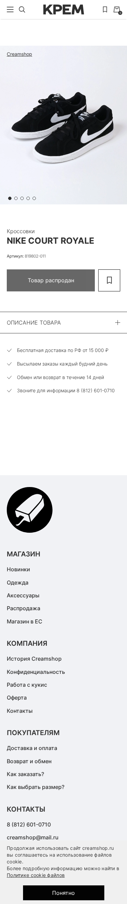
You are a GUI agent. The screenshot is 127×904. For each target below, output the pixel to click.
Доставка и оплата (32, 748)
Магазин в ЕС (24, 621)
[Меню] (10, 9)
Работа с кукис (27, 684)
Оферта (17, 697)
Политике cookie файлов (36, 875)
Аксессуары (23, 595)
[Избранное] (105, 9)
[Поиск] (22, 9)
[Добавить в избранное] (109, 280)
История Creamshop (34, 658)
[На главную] (63, 9)
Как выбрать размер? (35, 787)
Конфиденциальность (36, 671)
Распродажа (23, 608)
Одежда (17, 582)
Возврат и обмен (29, 761)
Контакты (20, 710)
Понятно (63, 892)
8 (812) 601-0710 (29, 824)
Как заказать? (25, 774)
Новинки (18, 569)
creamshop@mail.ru (33, 837)
